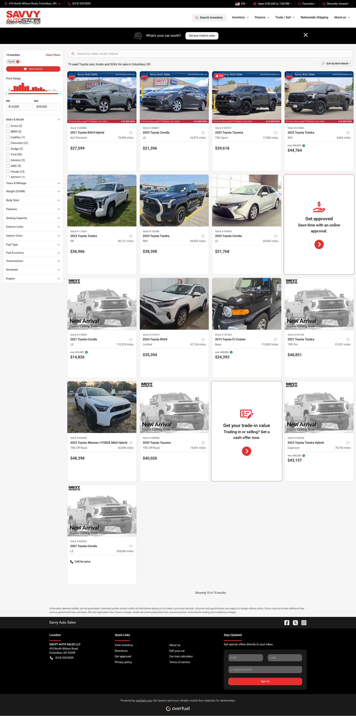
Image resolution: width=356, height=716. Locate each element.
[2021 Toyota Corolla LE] (101, 304)
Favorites (308, 3)
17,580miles (270, 137)
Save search (35, 68)
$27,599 (77, 148)
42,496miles (126, 447)
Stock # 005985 (78, 128)
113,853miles (269, 344)
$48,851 (295, 355)
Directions (121, 651)
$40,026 (150, 458)
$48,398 (77, 458)
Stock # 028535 (151, 438)
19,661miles (198, 447)
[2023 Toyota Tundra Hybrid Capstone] (319, 407)
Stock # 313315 (151, 334)
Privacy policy (123, 662)
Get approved (123, 656)
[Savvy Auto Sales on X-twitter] (294, 622)
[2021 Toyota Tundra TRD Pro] (319, 304)
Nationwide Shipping (314, 17)
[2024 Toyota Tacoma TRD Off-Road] (174, 407)
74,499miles (126, 137)
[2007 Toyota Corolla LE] (101, 510)
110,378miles (125, 344)
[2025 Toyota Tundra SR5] (319, 97)
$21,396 (150, 148)
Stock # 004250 (78, 438)
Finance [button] (260, 17)
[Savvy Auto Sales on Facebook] (285, 622)
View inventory (124, 645)
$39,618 (222, 148)
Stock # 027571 (223, 128)
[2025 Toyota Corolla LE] (174, 97)
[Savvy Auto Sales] (23, 17)
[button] (34, 3)
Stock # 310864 (296, 128)
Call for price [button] (82, 561)
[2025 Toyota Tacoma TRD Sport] (246, 97)
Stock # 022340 (296, 438)
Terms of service (179, 662)
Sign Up (265, 681)
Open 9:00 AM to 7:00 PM (273, 3)
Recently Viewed (337, 3)
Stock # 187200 (223, 334)
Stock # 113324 (78, 231)
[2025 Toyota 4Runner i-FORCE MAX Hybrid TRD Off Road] (101, 407)
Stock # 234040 (223, 231)
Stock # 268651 (151, 128)
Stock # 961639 (296, 334)
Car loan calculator (181, 656)
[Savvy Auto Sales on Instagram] (302, 622)
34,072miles (198, 137)
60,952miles (198, 241)
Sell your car (177, 651)
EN (243, 3)
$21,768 (222, 251)
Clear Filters (53, 54)
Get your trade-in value (202, 35)
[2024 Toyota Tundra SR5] (174, 200)
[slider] (6, 93)
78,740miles (343, 447)
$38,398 (150, 251)
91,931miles (343, 344)
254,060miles (125, 551)
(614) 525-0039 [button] (81, 3)
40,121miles (126, 241)
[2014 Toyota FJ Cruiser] (246, 304)
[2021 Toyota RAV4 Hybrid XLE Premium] (101, 97)
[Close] (305, 34)
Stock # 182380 (151, 231)
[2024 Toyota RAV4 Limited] (174, 304)
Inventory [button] (238, 17)
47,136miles (198, 344)
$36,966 (77, 251)
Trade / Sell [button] (283, 17)
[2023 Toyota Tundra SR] (101, 200)
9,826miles (344, 137)
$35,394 (150, 355)
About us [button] (340, 17)
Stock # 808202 (78, 541)
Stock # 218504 (78, 334)
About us (174, 645)
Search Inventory (211, 17)
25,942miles (270, 241)
